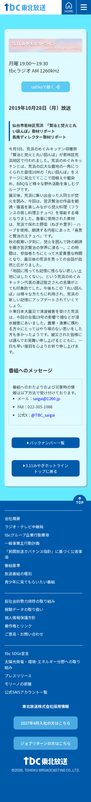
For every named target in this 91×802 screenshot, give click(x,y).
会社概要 (12, 518)
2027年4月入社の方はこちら (45, 723)
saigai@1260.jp (46, 398)
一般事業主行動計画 (22, 543)
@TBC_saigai (43, 415)
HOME (69, 11)
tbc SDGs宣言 (17, 653)
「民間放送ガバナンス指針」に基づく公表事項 (43, 554)
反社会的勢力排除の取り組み (30, 601)
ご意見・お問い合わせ (24, 634)
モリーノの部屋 (18, 684)
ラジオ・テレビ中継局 (24, 527)
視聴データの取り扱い (24, 609)
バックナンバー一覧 (47, 443)
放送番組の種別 (18, 573)
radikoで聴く (43, 87)
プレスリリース (18, 675)
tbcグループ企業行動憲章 (27, 535)
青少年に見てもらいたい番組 (30, 582)
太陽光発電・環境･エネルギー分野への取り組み (42, 664)
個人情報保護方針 (20, 617)
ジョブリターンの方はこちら (45, 743)
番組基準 (12, 565)
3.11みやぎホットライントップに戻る (46, 468)
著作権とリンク (18, 626)
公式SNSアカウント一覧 (26, 692)
